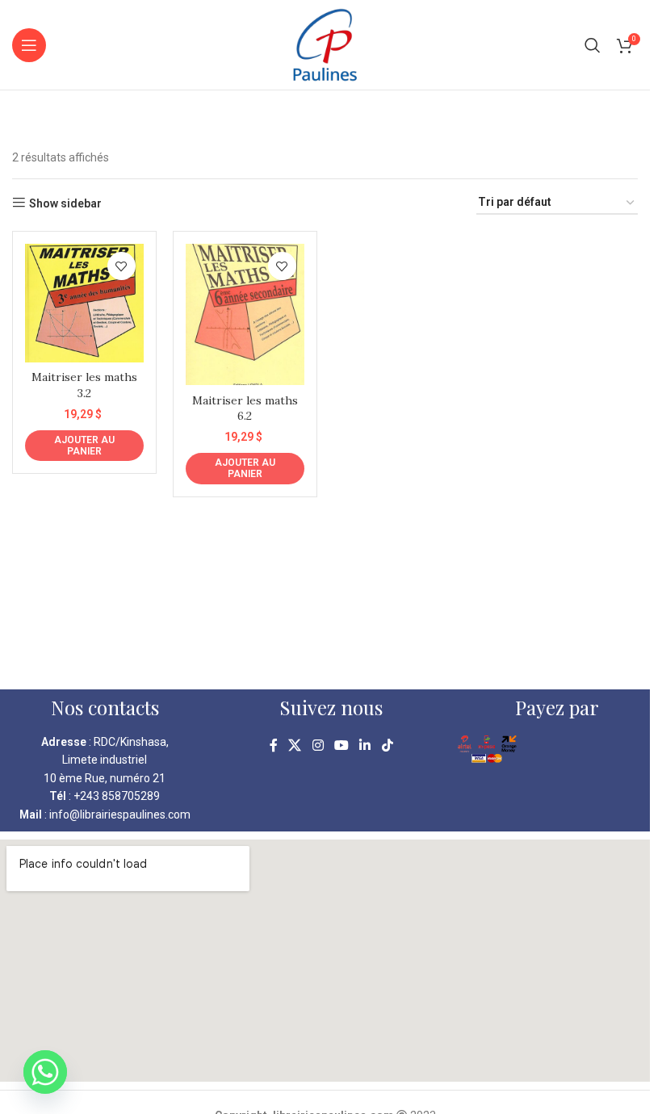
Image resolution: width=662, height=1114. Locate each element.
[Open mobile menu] (29, 45)
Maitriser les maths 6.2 (245, 408)
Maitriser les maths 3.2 (84, 385)
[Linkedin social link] (365, 745)
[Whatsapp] (45, 1072)
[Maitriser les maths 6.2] (245, 314)
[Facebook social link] (273, 745)
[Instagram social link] (318, 745)
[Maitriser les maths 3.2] (84, 303)
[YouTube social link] (341, 745)
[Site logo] (325, 43)
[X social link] (295, 745)
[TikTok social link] (387, 745)
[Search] (592, 45)
